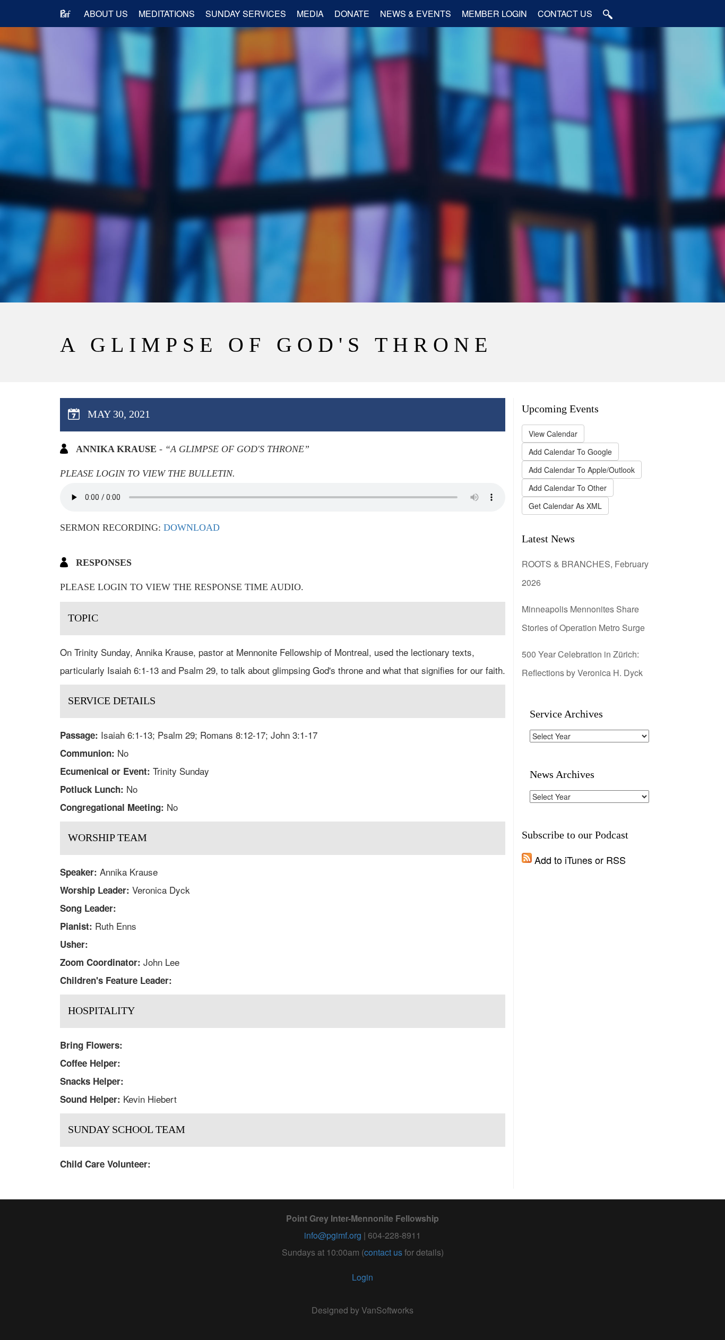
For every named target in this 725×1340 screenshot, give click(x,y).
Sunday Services (245, 13)
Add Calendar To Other (568, 487)
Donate (351, 13)
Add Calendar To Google (570, 451)
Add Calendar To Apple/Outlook (582, 469)
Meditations (167, 13)
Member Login (494, 13)
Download (191, 527)
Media (310, 13)
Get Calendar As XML (565, 505)
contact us (383, 1252)
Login (362, 1277)
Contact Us (565, 13)
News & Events (415, 13)
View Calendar (553, 433)
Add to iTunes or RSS (579, 860)
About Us (106, 13)
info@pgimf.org (332, 1235)
